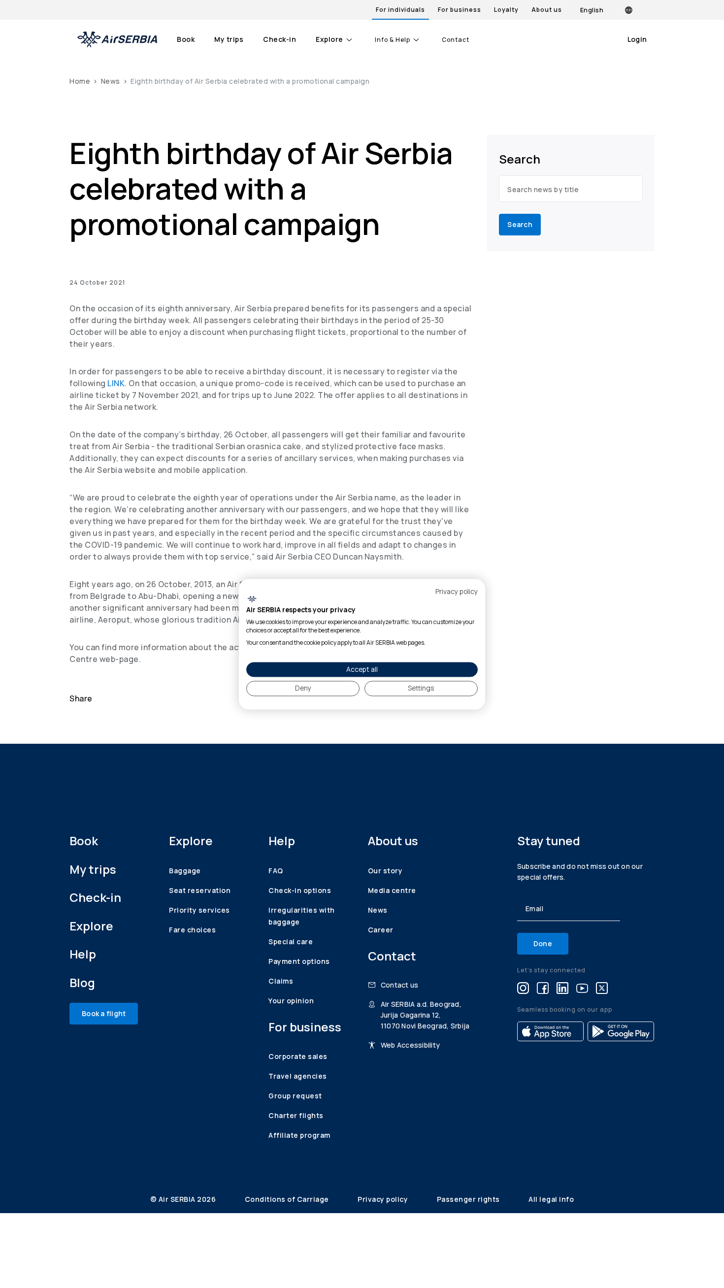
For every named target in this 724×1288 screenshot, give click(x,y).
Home (79, 81)
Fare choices (192, 929)
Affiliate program (299, 1135)
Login (637, 39)
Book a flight (104, 1013)
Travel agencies (297, 1076)
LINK (116, 383)
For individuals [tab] (400, 9)
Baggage (185, 870)
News (110, 81)
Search (519, 224)
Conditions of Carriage (288, 1199)
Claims (280, 981)
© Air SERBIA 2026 (184, 1199)
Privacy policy (384, 1199)
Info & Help (392, 40)
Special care (290, 941)
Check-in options (299, 890)
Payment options (299, 961)
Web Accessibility (410, 1045)
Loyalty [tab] (506, 9)
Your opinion (291, 1000)
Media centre (392, 890)
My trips (228, 39)
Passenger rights (469, 1199)
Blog (82, 982)
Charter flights (296, 1115)
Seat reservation (199, 890)
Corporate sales (298, 1056)
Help (82, 954)
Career (381, 929)
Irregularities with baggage (301, 915)
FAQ (275, 870)
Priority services (199, 910)
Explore (329, 39)
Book (186, 39)
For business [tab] (459, 9)
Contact (455, 40)
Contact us (400, 985)
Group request (295, 1095)
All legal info (551, 1199)
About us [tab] (546, 9)
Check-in (279, 39)
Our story (385, 870)
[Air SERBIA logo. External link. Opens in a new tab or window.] (252, 599)
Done (542, 943)
